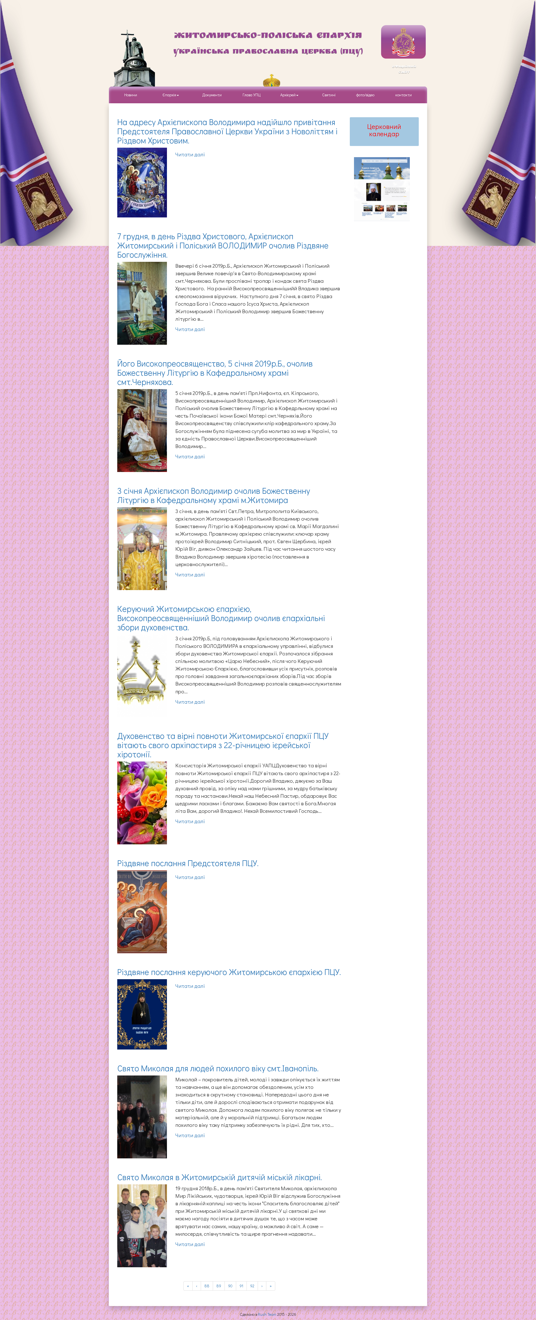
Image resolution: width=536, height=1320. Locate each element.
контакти (403, 94)
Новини (130, 94)
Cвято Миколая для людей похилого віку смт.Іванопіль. (218, 1068)
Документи (212, 94)
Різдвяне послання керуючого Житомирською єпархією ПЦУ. (229, 971)
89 (218, 1285)
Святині (329, 94)
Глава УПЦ (252, 94)
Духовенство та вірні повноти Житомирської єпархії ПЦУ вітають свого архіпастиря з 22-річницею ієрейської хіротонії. (223, 745)
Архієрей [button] (288, 94)
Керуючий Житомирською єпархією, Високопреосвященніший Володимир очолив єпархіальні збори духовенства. (221, 618)
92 (252, 1285)
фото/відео (365, 94)
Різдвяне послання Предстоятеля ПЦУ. (188, 862)
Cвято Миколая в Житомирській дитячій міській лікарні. (219, 1177)
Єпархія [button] (168, 94)
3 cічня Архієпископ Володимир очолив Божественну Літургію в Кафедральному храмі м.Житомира (213, 495)
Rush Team (267, 1314)
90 (230, 1285)
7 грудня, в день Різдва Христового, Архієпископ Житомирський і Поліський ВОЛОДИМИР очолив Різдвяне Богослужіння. (223, 245)
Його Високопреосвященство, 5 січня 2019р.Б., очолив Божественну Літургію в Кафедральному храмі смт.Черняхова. (215, 372)
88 (206, 1285)
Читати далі (190, 154)
